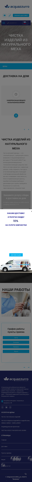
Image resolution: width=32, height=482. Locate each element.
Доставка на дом (16, 255)
